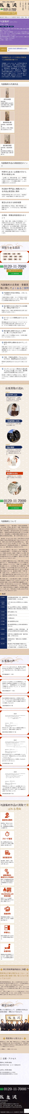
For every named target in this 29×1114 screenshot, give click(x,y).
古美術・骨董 (24, 17)
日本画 (11, 26)
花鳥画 (10, 259)
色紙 (5, 259)
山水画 (5, 256)
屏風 (19, 253)
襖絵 (15, 259)
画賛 (11, 256)
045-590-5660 (6, 1105)
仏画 (14, 253)
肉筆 (20, 256)
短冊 (15, 256)
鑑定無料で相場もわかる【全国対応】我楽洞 (10, 17)
